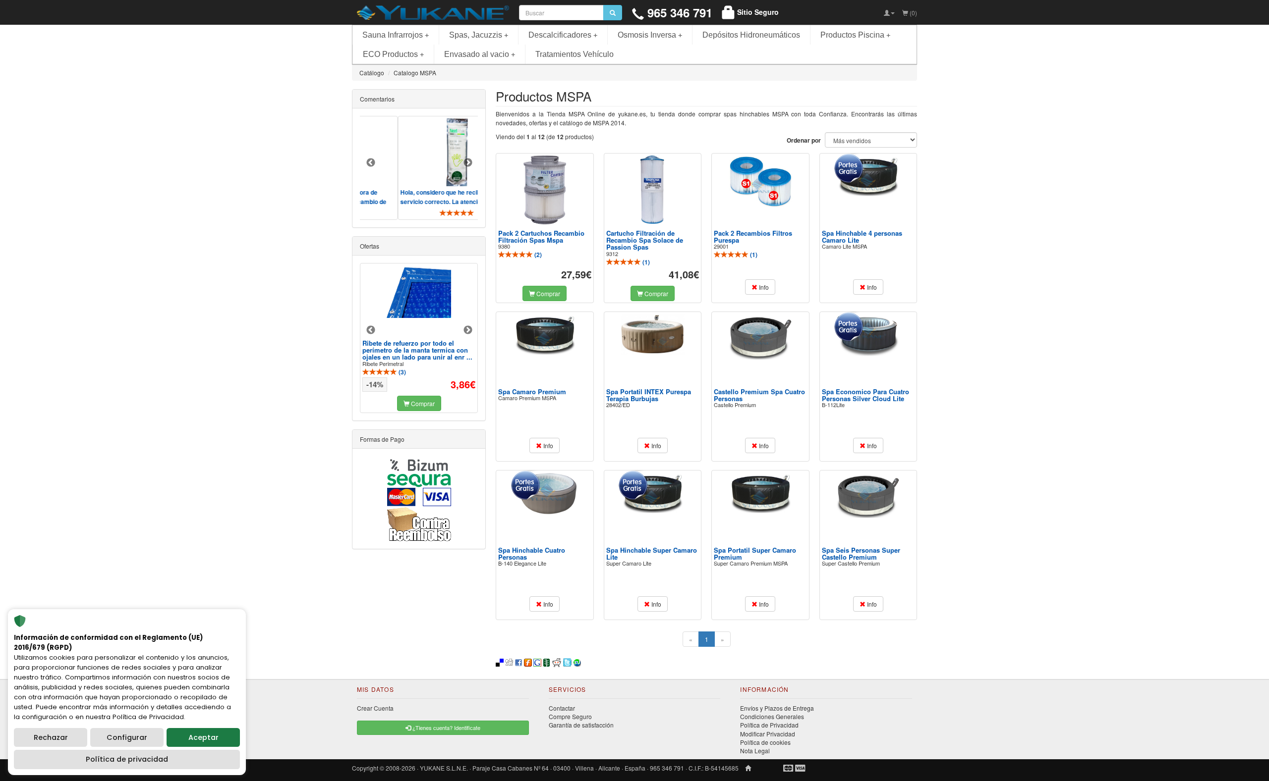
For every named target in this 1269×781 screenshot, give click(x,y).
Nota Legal (755, 750)
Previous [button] (371, 163)
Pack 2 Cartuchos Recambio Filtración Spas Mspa (541, 236)
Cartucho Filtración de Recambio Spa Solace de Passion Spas (644, 240)
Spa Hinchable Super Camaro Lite (651, 553)
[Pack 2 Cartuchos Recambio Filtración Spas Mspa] (545, 190)
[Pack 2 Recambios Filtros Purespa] (760, 182)
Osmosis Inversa (650, 35)
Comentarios (377, 99)
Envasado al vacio (479, 54)
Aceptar (203, 737)
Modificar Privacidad (767, 733)
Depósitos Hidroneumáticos (751, 35)
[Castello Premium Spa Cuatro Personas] (760, 337)
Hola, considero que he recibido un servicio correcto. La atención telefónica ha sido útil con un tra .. (434, 201)
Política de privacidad (127, 759)
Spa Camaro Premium (532, 391)
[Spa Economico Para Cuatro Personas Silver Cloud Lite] (868, 335)
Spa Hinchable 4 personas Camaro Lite (862, 236)
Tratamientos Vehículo (574, 54)
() (537, 254)
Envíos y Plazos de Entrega (777, 708)
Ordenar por (804, 140)
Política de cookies (765, 742)
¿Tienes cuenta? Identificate (445, 727)
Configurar (127, 737)
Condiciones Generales (772, 716)
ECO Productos (393, 54)
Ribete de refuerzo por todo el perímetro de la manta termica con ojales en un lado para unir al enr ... (417, 350)
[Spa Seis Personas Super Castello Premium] (868, 495)
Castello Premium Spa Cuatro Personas (759, 395)
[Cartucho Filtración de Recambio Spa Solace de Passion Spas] (652, 190)
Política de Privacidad (769, 725)
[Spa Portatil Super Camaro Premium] (760, 492)
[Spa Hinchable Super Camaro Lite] (652, 492)
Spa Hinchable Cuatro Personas (531, 553)
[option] (443, 167)
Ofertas (369, 246)
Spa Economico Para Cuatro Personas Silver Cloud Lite (865, 395)
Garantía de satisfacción (581, 725)
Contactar (562, 708)
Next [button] (468, 163)
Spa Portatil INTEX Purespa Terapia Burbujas (648, 395)
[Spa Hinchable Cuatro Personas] (545, 493)
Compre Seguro (570, 716)
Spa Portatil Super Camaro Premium (755, 553)
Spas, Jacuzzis (478, 35)
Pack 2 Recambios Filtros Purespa (753, 236)
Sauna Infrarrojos (395, 35)
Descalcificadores (562, 35)
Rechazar (51, 737)
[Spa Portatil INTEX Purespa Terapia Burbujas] (652, 334)
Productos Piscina (855, 35)
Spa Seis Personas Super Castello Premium (861, 553)
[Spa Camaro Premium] (545, 334)
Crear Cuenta (375, 708)
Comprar (547, 293)
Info (763, 287)
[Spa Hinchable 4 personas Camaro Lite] (868, 176)
